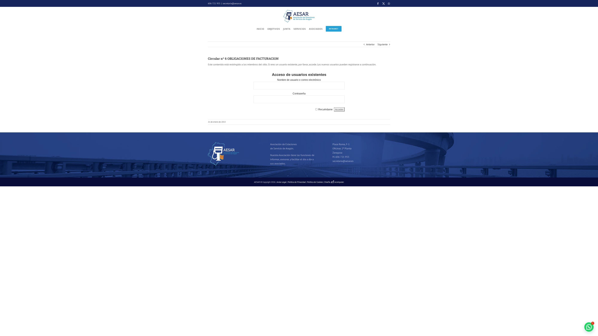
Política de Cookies (315, 182)
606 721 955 (214, 3)
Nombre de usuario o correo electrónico (299, 80)
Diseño (327, 182)
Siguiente (382, 44)
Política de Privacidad (297, 182)
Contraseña (299, 93)
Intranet (333, 29)
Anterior (370, 44)
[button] (589, 327)
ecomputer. (339, 182)
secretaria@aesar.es (232, 3)
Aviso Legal (281, 182)
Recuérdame (325, 109)
